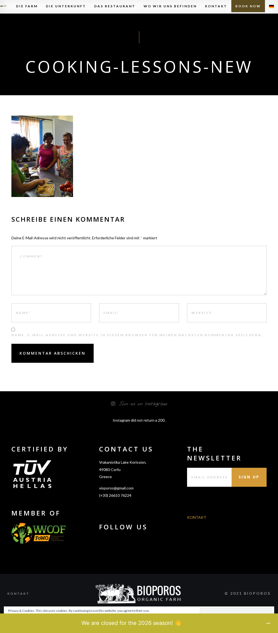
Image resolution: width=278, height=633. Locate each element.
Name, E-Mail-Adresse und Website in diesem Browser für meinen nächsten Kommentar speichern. (137, 335)
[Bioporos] (3, 6)
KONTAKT (216, 6)
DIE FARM (27, 6)
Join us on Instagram (143, 404)
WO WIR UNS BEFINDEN (170, 6)
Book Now (248, 6)
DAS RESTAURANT (114, 6)
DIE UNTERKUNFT (66, 6)
